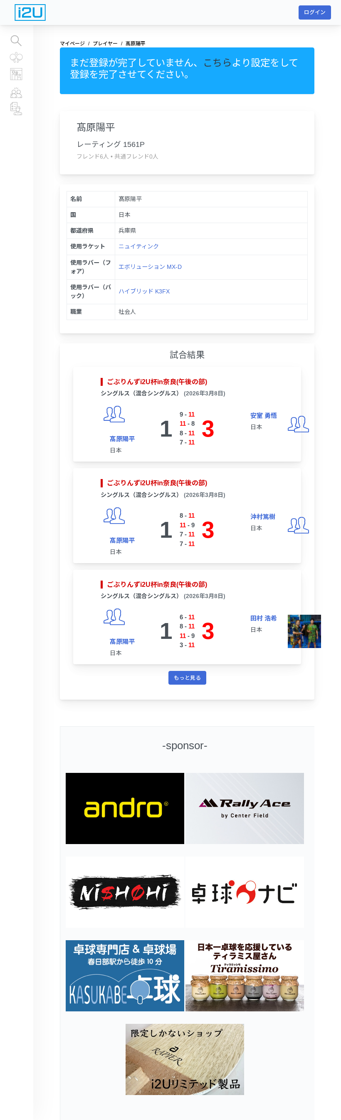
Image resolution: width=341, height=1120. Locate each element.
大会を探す (16, 41)
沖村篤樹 (262, 516)
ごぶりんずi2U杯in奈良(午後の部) (157, 381)
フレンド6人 (93, 156)
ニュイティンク (139, 246)
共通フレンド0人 (136, 156)
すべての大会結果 (16, 58)
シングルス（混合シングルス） (141, 393)
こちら (217, 62)
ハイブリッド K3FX (144, 291)
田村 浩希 (263, 618)
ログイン (315, 12)
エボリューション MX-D (150, 266)
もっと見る (187, 678)
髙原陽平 (122, 438)
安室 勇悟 (263, 415)
